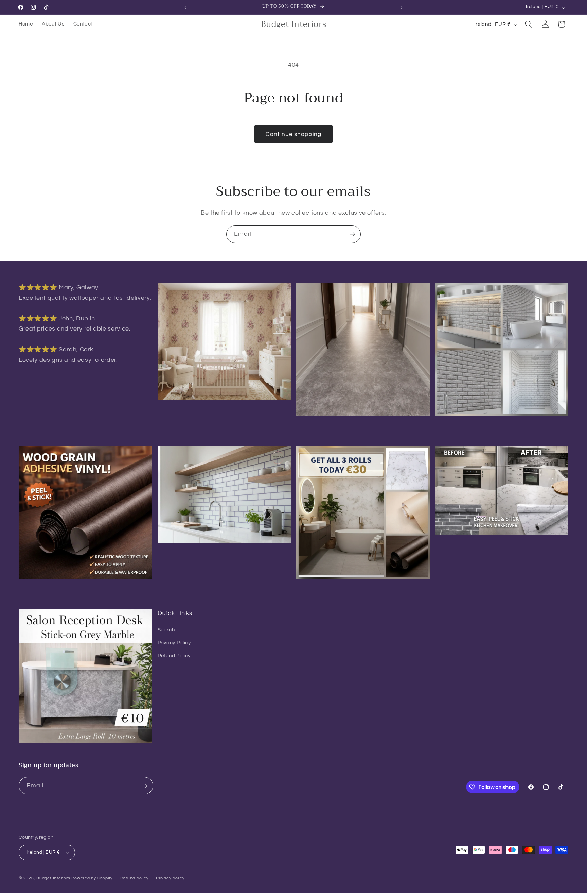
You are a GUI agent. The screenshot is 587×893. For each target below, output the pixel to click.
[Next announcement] (401, 7)
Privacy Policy (174, 642)
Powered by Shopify (92, 878)
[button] (528, 24)
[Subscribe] (352, 234)
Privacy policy (170, 878)
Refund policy (134, 878)
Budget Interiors (53, 878)
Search (166, 630)
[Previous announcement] (185, 7)
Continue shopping (293, 134)
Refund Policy (174, 655)
